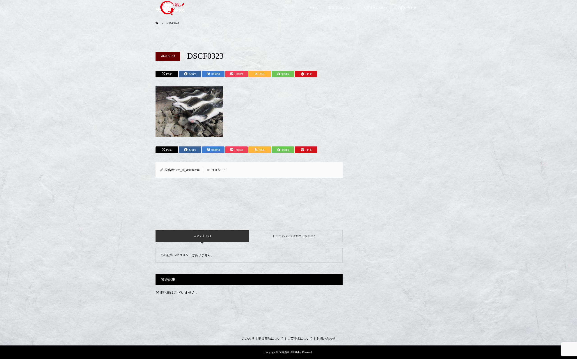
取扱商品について (341, 7)
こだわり (312, 7)
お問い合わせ (407, 7)
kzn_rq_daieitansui (188, 170)
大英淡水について (375, 7)
